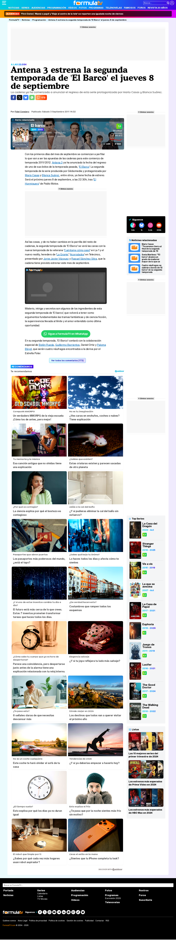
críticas (117, 130)
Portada (8, 890)
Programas (96, 7)
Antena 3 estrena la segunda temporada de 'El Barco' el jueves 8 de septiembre (87, 19)
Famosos (130, 7)
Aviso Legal (22, 921)
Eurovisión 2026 (113, 898)
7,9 (144, 716)
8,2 (144, 655)
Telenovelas (114, 7)
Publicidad (89, 921)
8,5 (144, 615)
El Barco (84, 167)
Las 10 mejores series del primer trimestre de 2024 (143, 755)
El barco (38, 125)
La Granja (62, 254)
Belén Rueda (46, 345)
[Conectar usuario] (172, 3)
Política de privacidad (38, 921)
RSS (107, 921)
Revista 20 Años (158, 7)
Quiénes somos (9, 921)
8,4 (144, 572)
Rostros (144, 890)
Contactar (99, 921)
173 (43, 97)
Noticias (13, 7)
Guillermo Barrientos (67, 345)
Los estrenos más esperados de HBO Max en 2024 (145, 811)
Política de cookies (57, 921)
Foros (142, 7)
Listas (40, 896)
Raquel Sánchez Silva (84, 259)
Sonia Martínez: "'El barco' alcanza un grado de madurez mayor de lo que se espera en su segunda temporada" (152, 258)
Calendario (42, 893)
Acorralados (77, 254)
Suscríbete (145, 900)
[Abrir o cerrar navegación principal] (4, 3)
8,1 (144, 633)
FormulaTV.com (9, 925)
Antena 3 (57, 162)
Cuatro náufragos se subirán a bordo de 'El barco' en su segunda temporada (152, 268)
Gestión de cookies (75, 921)
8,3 (144, 534)
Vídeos (72, 7)
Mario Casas (32, 175)
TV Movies (42, 898)
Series (25, 7)
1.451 (108, 143)
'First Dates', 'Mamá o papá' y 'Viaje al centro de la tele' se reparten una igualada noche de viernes (64, 13)
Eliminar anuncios (89, 27)
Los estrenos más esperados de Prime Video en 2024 (145, 783)
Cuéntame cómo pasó (77, 250)
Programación (56, 7)
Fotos (83, 7)
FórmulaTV (14, 19)
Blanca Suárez (50, 175)
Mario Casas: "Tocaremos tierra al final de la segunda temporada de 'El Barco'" (152, 247)
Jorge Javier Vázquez (56, 259)
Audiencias (38, 7)
